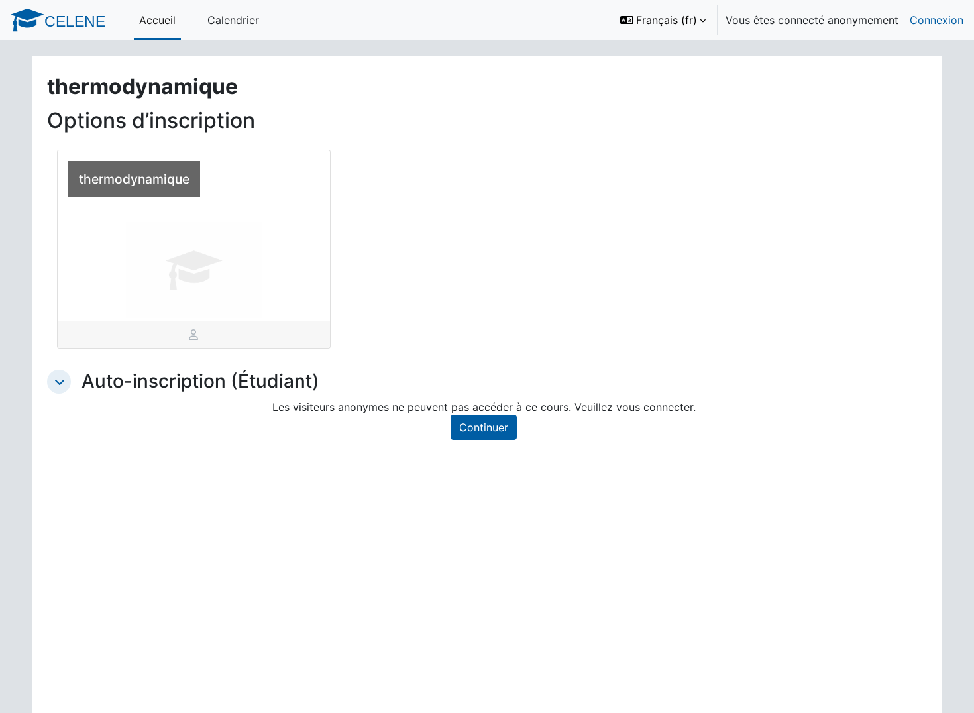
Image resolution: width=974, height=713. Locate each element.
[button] (663, 20)
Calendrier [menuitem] (233, 20)
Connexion (936, 20)
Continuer (483, 427)
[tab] (193, 334)
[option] (787, 20)
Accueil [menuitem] (157, 20)
